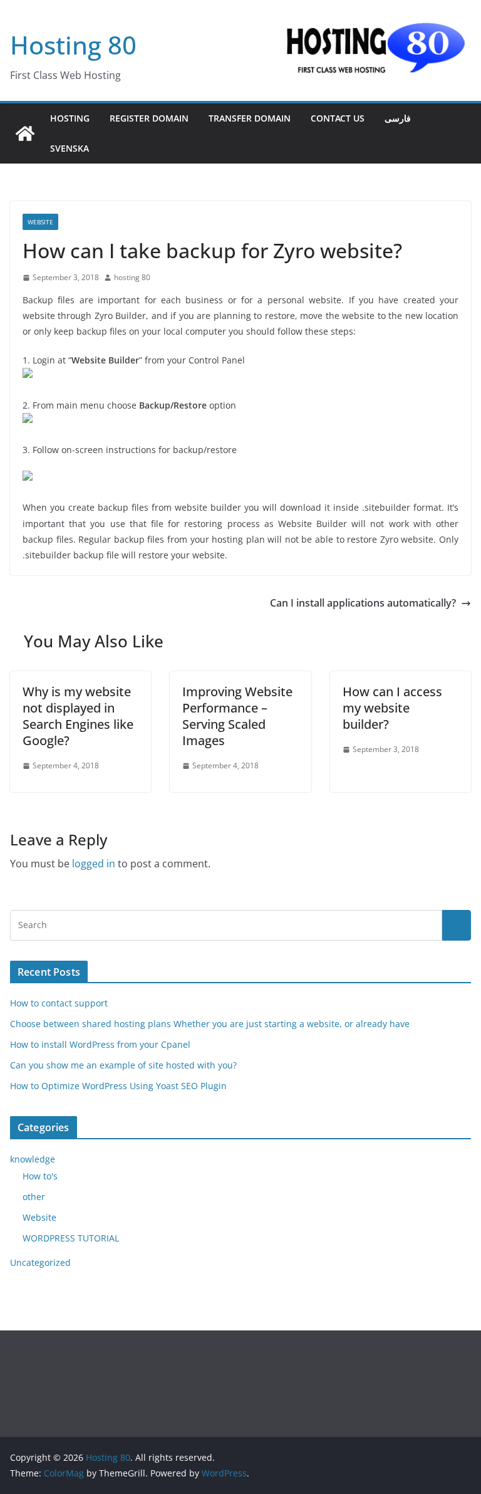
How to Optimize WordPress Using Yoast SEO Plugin (118, 1086)
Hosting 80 (73, 45)
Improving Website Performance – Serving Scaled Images (237, 716)
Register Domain (149, 118)
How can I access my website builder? (392, 708)
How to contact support (59, 1003)
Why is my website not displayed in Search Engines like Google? (78, 716)
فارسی (398, 118)
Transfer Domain (250, 118)
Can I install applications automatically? (363, 603)
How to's (40, 1176)
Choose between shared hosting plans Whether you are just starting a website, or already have (210, 1024)
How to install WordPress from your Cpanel (100, 1044)
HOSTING (70, 118)
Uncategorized (40, 1262)
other (34, 1197)
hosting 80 (132, 277)
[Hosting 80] (25, 133)
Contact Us (338, 118)
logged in (93, 863)
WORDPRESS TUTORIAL (71, 1238)
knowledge (32, 1159)
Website (40, 221)
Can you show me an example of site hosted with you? (123, 1065)
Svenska (69, 148)
